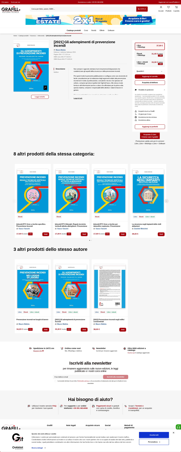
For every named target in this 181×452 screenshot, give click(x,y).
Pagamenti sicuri (103, 406)
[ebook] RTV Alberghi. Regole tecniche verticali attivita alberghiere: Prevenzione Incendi (71, 226)
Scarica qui (131, 353)
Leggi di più (78, 98)
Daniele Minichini (141, 229)
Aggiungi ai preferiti (150, 127)
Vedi (45, 234)
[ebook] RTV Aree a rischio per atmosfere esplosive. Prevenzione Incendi (106, 226)
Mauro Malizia (61, 50)
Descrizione (60, 69)
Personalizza (153, 442)
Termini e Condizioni (136, 407)
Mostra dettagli (37, 448)
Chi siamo (5, 2)
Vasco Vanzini (24, 229)
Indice (56, 72)
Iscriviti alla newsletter (115, 377)
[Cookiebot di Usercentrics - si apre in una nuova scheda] (18, 447)
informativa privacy (83, 381)
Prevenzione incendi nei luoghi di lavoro (32, 319)
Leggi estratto (40, 97)
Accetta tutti (154, 435)
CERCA (143, 9)
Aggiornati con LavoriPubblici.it (169, 2)
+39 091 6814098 (97, 2)
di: (54, 50)
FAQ (54, 406)
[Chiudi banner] (173, 432)
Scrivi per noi (15, 2)
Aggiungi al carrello (150, 76)
